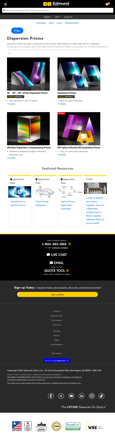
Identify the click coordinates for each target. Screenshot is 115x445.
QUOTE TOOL (54, 270)
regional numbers (60, 247)
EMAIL (59, 262)
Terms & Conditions (41, 375)
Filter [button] (17, 30)
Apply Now (55, 360)
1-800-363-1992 (54, 244)
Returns (57, 335)
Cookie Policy (26, 375)
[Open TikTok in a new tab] (101, 397)
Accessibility (56, 375)
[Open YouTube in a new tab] (71, 397)
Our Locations (56, 320)
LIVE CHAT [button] (59, 254)
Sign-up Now (57, 294)
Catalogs (57, 353)
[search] (57, 10)
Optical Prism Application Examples (68, 205)
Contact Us (68, 17)
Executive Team (56, 315)
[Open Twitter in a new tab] (61, 397)
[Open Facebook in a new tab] (51, 397)
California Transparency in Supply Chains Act (26, 380)
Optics (51, 23)
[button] (54, 244)
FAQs (57, 340)
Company (57, 311)
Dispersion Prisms (72, 23)
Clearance (61, 113)
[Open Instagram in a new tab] (92, 397)
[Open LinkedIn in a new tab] (81, 397)
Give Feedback (57, 344)
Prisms (59, 23)
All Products (41, 23)
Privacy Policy (13, 375)
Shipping (56, 331)
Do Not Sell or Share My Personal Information (62, 377)
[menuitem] (6, 3)
